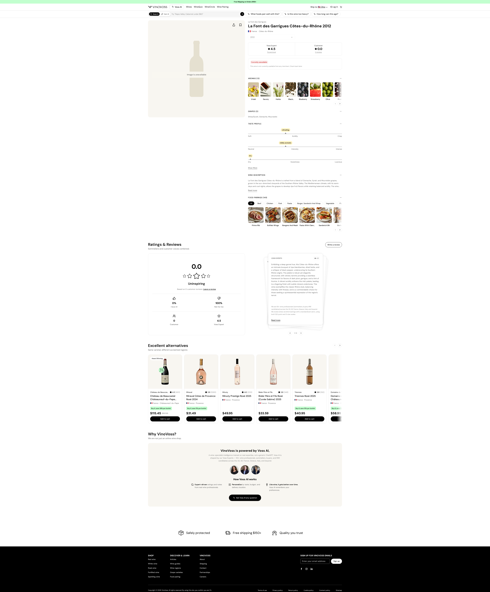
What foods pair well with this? (265, 14)
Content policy (324, 590)
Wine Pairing (223, 6)
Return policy (293, 590)
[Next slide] (340, 104)
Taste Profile (254, 124)
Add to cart (165, 419)
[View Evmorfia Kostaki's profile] (234, 469)
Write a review (333, 245)
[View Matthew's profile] (245, 469)
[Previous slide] (335, 104)
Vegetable (330, 203)
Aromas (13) (254, 78)
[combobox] (271, 37)
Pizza (342, 203)
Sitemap (339, 590)
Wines (189, 6)
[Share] (233, 24)
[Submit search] (242, 14)
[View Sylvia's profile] (255, 469)
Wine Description (256, 175)
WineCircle (210, 6)
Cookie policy (309, 590)
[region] (294, 14)
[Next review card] (301, 333)
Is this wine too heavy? (298, 14)
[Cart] (341, 7)
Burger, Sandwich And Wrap (309, 203)
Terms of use (262, 590)
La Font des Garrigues (257, 22)
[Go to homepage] (157, 7)
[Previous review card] (290, 333)
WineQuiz (198, 6)
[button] (196, 14)
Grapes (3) (253, 111)
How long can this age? (327, 14)
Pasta (289, 203)
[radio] (154, 14)
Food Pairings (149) (257, 197)
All (251, 203)
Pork (280, 203)
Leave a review (209, 289)
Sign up (336, 561)
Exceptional (271, 52)
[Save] (240, 24)
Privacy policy (278, 590)
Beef (259, 203)
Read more (252, 190)
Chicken (270, 203)
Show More (252, 168)
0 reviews (318, 52)
